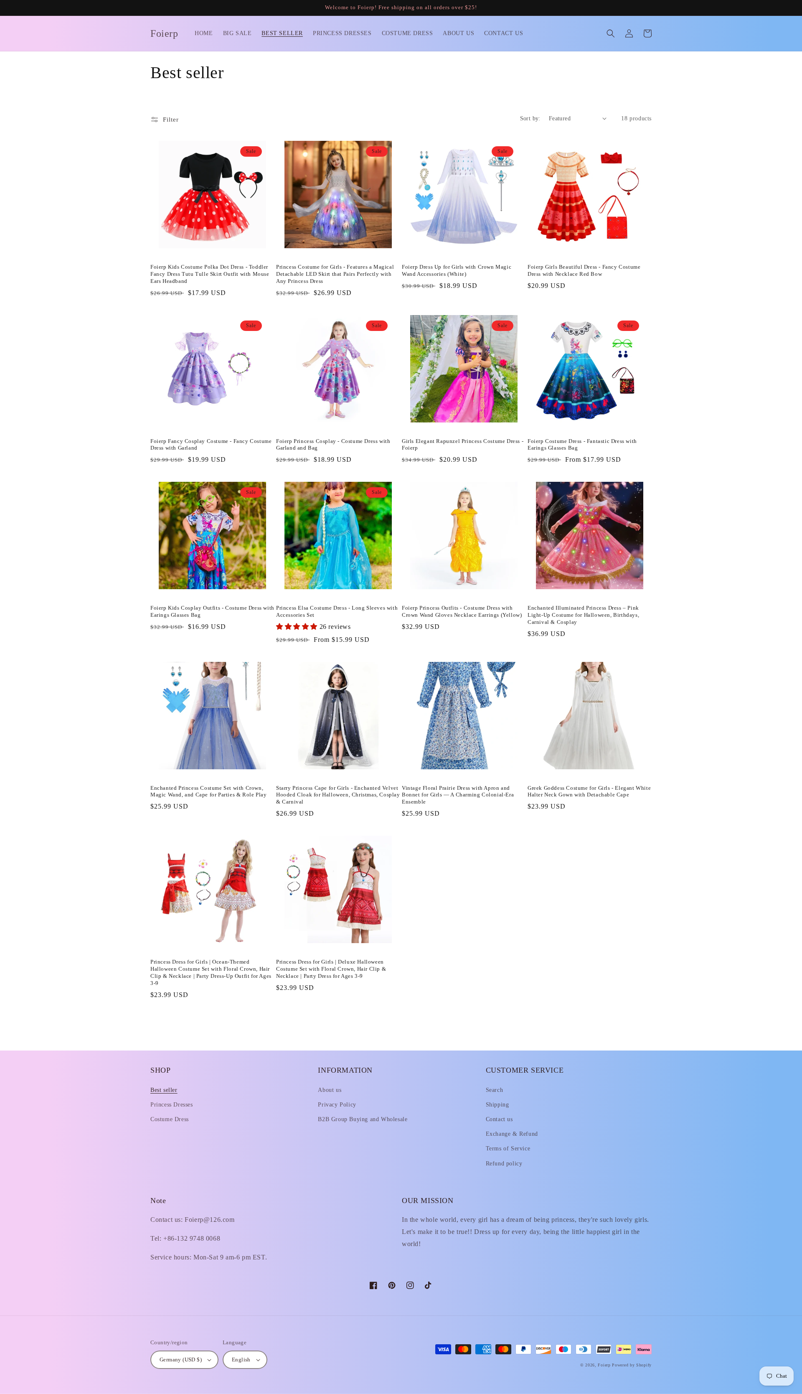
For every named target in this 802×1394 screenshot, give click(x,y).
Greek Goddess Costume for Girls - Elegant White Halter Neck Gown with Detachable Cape (589, 791)
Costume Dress (169, 1119)
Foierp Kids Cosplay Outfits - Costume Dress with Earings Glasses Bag (212, 611)
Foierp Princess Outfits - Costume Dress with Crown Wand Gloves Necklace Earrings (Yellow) (462, 611)
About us (329, 1090)
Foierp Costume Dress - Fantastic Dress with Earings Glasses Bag (582, 444)
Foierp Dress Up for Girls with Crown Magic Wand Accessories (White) (456, 270)
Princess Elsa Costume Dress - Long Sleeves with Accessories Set (337, 611)
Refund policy (504, 1163)
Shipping (497, 1104)
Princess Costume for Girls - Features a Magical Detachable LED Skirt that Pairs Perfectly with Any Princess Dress (335, 274)
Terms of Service (508, 1148)
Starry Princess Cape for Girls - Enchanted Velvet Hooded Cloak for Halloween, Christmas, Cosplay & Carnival (338, 795)
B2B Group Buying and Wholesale (362, 1119)
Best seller (164, 1090)
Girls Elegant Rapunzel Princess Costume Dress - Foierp (462, 444)
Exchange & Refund (512, 1134)
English (241, 1359)
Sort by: (530, 118)
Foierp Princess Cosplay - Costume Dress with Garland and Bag (333, 444)
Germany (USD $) (181, 1359)
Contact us (499, 1119)
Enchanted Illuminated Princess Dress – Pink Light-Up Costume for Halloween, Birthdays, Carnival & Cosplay (583, 615)
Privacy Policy (337, 1104)
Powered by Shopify (632, 1365)
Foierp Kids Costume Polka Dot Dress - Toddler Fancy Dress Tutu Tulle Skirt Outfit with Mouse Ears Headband (209, 274)
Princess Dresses (171, 1104)
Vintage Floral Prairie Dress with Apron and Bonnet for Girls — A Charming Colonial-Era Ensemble (458, 795)
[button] (611, 33)
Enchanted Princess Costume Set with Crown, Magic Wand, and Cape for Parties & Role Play (208, 791)
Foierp (604, 1365)
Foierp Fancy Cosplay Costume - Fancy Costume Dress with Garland (211, 444)
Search (494, 1090)
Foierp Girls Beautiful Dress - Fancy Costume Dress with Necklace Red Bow (584, 270)
